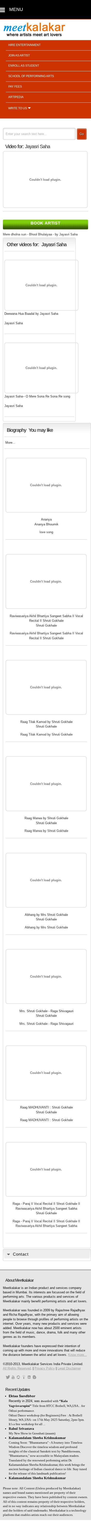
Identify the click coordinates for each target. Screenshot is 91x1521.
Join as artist (19, 55)
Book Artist (45, 223)
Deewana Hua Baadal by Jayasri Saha (31, 313)
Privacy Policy (44, 1368)
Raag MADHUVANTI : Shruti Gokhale (46, 1107)
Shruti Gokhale (46, 625)
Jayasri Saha (37, 146)
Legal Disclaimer (69, 1368)
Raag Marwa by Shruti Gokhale (46, 818)
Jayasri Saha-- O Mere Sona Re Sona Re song (37, 396)
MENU (16, 9)
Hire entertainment (24, 45)
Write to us (17, 108)
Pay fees (15, 86)
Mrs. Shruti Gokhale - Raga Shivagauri (46, 1011)
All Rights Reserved (17, 1368)
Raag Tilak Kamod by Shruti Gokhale (46, 722)
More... (10, 442)
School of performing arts (31, 76)
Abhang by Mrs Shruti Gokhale (46, 915)
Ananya (46, 519)
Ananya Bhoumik (46, 524)
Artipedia (16, 97)
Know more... (77, 1355)
